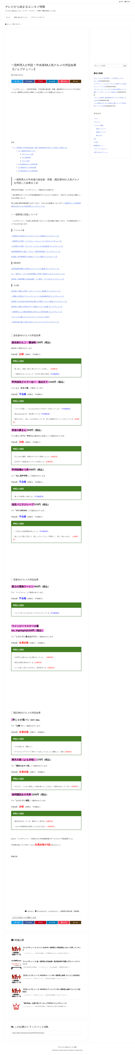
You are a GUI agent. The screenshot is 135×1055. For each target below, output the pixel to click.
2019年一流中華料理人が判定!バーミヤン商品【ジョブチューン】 (34, 257)
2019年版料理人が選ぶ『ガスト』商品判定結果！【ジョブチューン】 (36, 251)
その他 (96, 142)
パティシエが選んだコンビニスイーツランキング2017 (30, 317)
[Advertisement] (46, 46)
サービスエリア (42, 911)
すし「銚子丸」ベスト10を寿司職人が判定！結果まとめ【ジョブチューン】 (38, 274)
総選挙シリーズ (101, 132)
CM (95, 139)
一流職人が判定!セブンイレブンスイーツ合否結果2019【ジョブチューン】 (37, 296)
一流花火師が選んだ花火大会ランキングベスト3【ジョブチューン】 (35, 322)
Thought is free (78, 1050)
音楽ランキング (101, 129)
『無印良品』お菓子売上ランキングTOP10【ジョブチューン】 (44, 1003)
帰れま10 (99, 135)
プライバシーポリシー (101, 149)
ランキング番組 (98, 125)
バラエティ (18, 24)
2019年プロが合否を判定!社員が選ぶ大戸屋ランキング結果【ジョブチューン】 (39, 301)
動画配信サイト (98, 145)
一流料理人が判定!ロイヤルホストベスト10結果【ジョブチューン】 (35, 236)
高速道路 (76, 911)
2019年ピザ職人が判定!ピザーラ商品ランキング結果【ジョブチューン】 (37, 306)
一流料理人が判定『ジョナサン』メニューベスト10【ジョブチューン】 (36, 241)
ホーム (8, 24)
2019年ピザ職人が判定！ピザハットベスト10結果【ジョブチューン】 (36, 291)
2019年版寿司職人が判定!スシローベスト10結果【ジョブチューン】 (35, 269)
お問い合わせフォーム (101, 152)
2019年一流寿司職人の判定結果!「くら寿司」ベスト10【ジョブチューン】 (37, 279)
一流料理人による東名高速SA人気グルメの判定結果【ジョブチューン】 (36, 312)
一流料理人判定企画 (66, 911)
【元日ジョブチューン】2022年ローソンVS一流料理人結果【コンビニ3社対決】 (51, 975)
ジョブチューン (53, 911)
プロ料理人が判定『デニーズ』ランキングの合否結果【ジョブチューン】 (37, 246)
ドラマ (96, 118)
